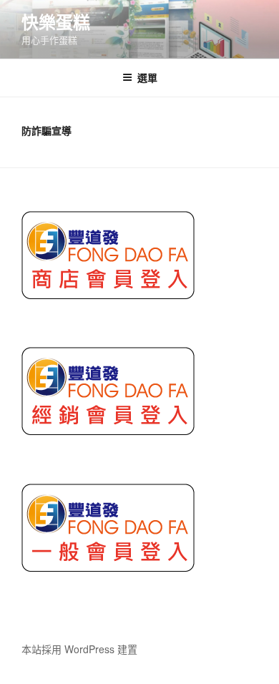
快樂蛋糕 (55, 21)
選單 (147, 77)
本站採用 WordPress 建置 (79, 649)
